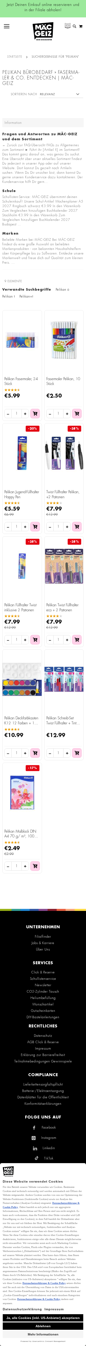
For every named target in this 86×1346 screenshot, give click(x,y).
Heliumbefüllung (43, 997)
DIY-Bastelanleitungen (43, 1017)
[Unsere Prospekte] (68, 26)
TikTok (48, 1158)
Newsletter (43, 985)
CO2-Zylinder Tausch (43, 991)
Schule (9, 191)
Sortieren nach (24, 94)
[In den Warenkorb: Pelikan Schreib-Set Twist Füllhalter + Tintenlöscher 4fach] (77, 753)
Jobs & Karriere (43, 943)
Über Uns (43, 949)
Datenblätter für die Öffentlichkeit (43, 1097)
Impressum (43, 1048)
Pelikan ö (62, 289)
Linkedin (49, 1148)
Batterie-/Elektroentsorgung (43, 1090)
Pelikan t (8, 296)
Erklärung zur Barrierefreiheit (43, 1054)
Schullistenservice (43, 978)
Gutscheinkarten (43, 1010)
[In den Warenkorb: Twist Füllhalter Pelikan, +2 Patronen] (77, 526)
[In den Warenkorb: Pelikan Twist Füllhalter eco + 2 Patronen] (77, 640)
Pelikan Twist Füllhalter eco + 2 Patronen (62, 607)
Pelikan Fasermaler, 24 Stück (21, 381)
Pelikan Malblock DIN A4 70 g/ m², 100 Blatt (20, 836)
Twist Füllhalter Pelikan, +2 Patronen (63, 494)
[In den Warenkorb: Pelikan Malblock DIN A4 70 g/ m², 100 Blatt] (35, 866)
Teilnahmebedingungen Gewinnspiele (43, 1061)
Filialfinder (43, 936)
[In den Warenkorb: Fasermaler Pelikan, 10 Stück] (77, 413)
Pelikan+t (26, 296)
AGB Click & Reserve (43, 1042)
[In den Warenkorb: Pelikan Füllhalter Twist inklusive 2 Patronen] (35, 640)
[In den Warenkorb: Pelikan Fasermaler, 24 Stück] (35, 413)
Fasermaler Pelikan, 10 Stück (63, 381)
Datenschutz (43, 1035)
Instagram (48, 1137)
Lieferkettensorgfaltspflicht (43, 1084)
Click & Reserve (43, 972)
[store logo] (43, 31)
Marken (10, 233)
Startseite (14, 56)
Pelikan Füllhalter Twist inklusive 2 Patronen (20, 607)
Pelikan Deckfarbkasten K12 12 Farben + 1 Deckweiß (21, 723)
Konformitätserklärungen (43, 1103)
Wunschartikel (43, 1004)
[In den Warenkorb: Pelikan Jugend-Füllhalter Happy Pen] (35, 526)
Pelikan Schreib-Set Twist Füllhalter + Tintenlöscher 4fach (63, 723)
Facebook (49, 1127)
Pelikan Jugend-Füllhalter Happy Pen (21, 494)
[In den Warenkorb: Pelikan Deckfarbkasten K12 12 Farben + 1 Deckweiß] (35, 753)
